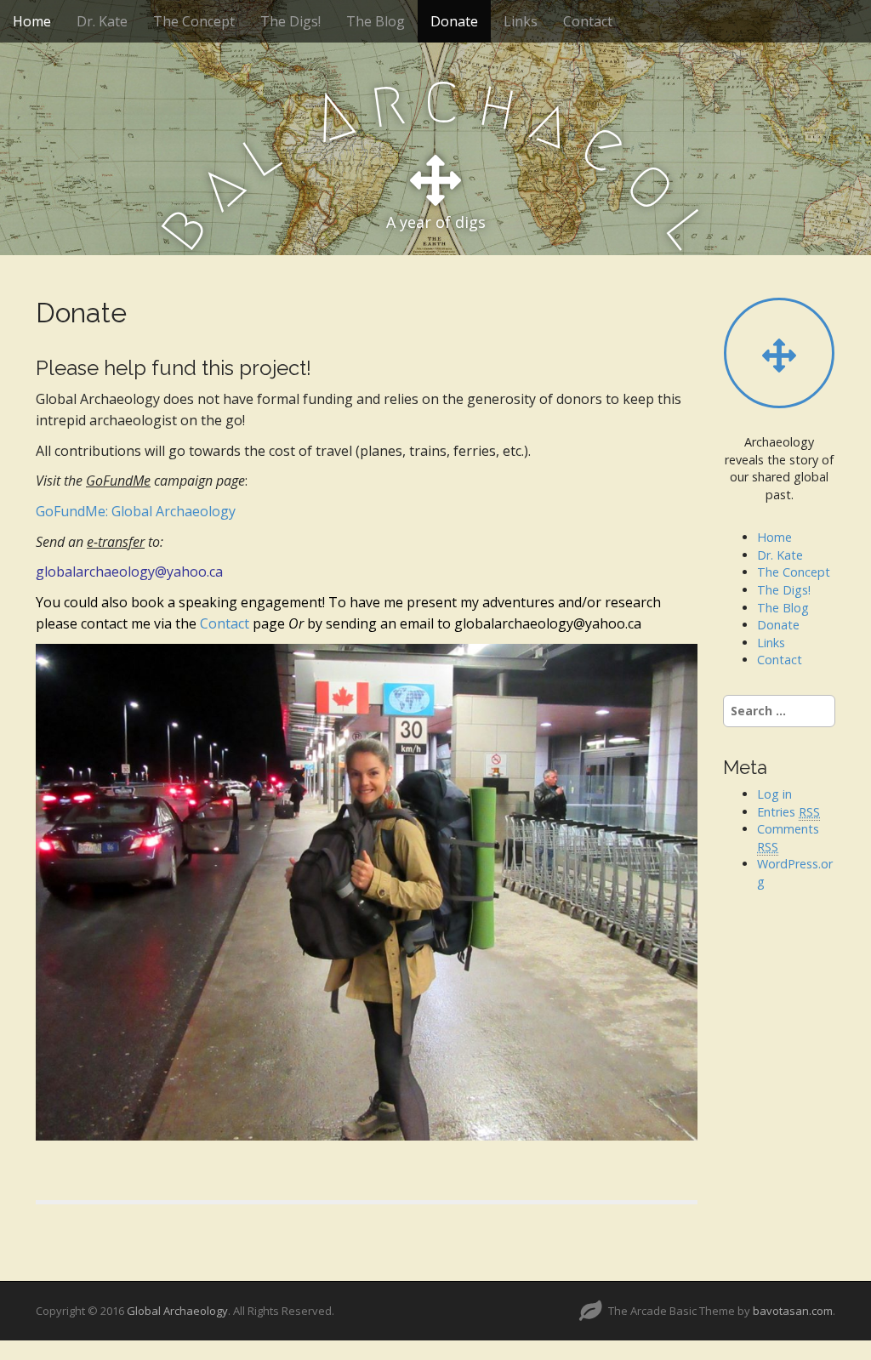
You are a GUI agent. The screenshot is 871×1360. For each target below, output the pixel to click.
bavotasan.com (793, 1310)
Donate (454, 21)
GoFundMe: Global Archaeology (136, 511)
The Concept (194, 21)
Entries (788, 812)
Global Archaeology (177, 1310)
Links (521, 21)
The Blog (375, 21)
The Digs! (290, 21)
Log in (774, 794)
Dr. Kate (102, 21)
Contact (587, 21)
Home (32, 21)
